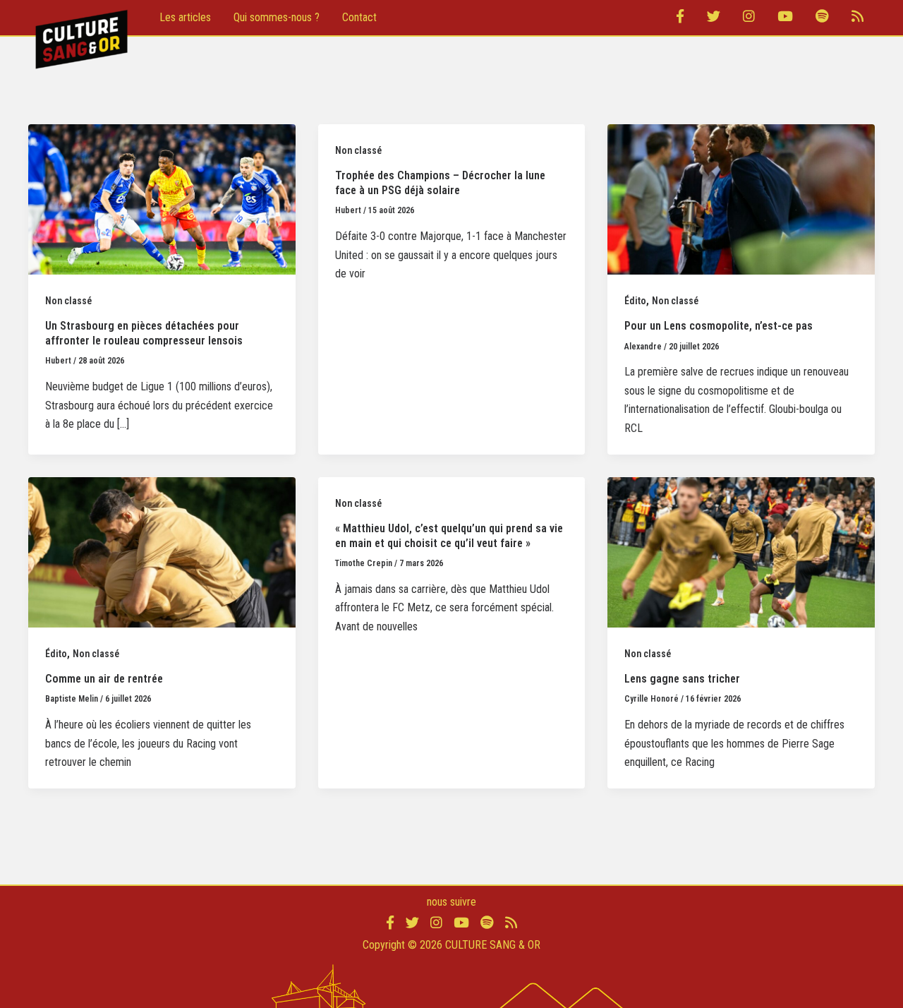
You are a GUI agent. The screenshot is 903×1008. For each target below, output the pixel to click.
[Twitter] (714, 18)
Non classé (68, 300)
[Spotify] (822, 18)
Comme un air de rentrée (104, 678)
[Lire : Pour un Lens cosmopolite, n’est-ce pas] (741, 198)
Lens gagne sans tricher (682, 678)
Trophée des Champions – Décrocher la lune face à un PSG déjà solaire (440, 183)
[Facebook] (680, 18)
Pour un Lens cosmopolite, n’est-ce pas (718, 325)
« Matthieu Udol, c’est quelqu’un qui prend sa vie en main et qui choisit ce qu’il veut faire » (449, 536)
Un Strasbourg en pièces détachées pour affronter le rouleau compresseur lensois (144, 333)
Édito (635, 300)
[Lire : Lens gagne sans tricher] (741, 551)
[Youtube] (785, 18)
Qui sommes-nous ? (277, 17)
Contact (359, 17)
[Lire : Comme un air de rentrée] (162, 551)
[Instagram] (749, 18)
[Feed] (857, 18)
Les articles (185, 17)
